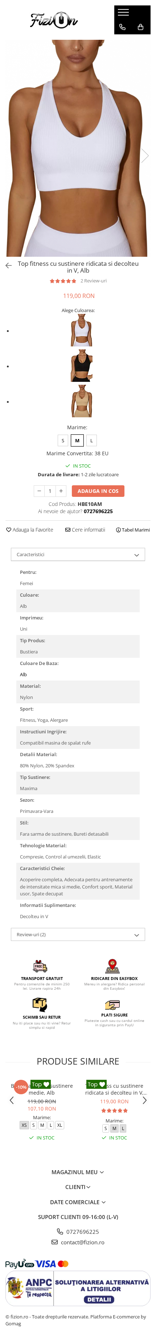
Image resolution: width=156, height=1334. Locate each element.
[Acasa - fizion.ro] (54, 20)
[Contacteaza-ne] (122, 27)
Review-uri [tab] (31, 934)
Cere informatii (87, 529)
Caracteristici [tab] (30, 554)
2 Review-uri (94, 280)
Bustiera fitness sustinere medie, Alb (42, 1089)
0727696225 (82, 1231)
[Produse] (124, 14)
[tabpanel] (78, 148)
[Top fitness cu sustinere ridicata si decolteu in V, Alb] (78, 148)
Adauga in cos (98, 490)
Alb (23, 674)
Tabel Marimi (135, 530)
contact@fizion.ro (81, 1242)
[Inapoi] (5, 265)
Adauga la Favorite (32, 529)
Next (145, 155)
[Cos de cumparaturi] (140, 27)
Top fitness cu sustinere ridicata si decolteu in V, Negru (114, 1089)
